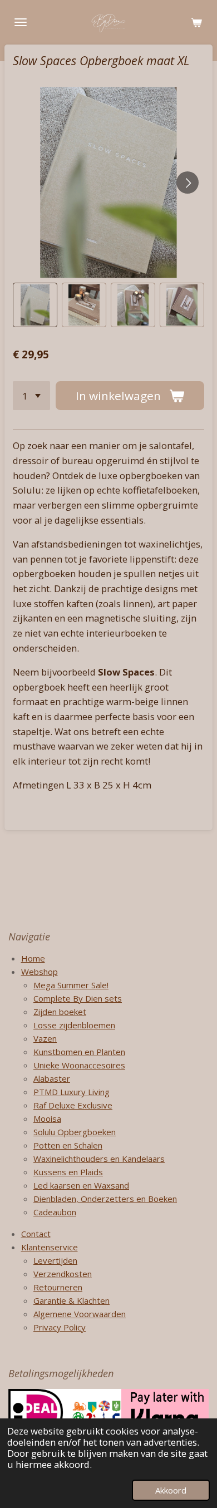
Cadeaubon (54, 1212)
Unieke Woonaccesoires (79, 1065)
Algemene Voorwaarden (79, 1313)
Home (33, 958)
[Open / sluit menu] (20, 22)
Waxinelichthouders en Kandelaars (99, 1158)
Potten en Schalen (67, 1145)
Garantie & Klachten (71, 1300)
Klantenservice (49, 1247)
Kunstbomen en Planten (79, 1051)
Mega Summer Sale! (70, 984)
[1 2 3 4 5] (31, 395)
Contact (36, 1233)
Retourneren (57, 1287)
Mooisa (47, 1118)
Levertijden (55, 1260)
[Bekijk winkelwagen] (196, 22)
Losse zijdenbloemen (74, 1025)
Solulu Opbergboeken (74, 1131)
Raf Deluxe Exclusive (72, 1105)
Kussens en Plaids (68, 1171)
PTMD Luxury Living (71, 1091)
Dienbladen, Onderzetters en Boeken (105, 1198)
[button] (35, 305)
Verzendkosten (62, 1273)
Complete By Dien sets (77, 998)
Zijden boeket (59, 1011)
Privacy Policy (59, 1327)
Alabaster (51, 1078)
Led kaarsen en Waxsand (81, 1185)
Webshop (39, 971)
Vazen (45, 1038)
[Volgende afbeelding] (187, 182)
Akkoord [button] (170, 1490)
